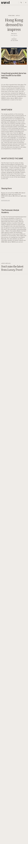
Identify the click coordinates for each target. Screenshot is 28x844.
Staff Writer (14, 35)
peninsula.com (5, 200)
